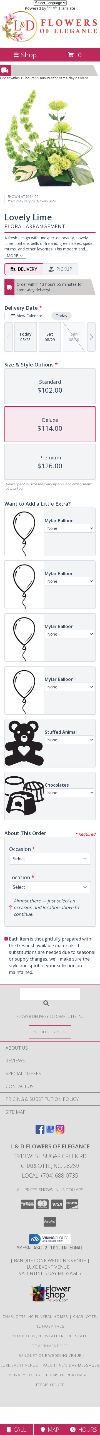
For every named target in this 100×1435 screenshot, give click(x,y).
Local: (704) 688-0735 (50, 1175)
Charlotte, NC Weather (38, 1335)
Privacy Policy (25, 1374)
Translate (66, 8)
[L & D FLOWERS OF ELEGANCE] (50, 40)
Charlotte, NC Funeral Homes (35, 1316)
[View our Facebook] (40, 1132)
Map (52, 1429)
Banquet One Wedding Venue (50, 1260)
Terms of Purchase (67, 1374)
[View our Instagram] (60, 1132)
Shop (29, 54)
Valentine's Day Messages (50, 1273)
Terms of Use (50, 1384)
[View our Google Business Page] (50, 1132)
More (12, 255)
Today (61, 315)
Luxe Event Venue (49, 1267)
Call (18, 1429)
